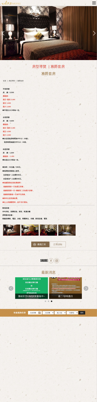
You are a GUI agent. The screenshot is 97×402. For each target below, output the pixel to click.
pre (3, 33)
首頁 (4, 81)
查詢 (81, 313)
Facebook (50, 260)
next (94, 33)
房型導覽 (12, 81)
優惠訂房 (41, 244)
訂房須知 (58, 244)
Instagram (56, 260)
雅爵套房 (20, 81)
